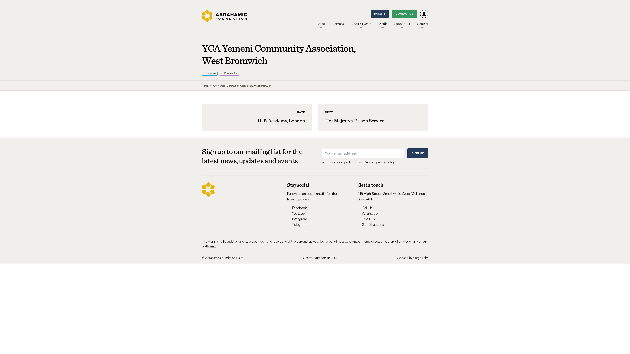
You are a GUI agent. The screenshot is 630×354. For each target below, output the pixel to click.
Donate (379, 14)
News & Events (361, 24)
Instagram (299, 219)
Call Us (367, 208)
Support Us (402, 24)
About (320, 24)
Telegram (299, 224)
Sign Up (418, 153)
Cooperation (230, 73)
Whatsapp (370, 213)
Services (338, 24)
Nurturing (210, 73)
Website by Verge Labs (412, 258)
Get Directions (373, 224)
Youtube (298, 213)
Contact (422, 24)
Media (382, 24)
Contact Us (404, 14)
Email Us (368, 219)
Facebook (299, 208)
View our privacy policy (379, 162)
